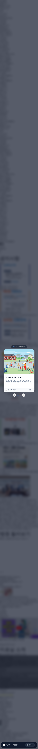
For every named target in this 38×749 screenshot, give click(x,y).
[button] (14, 395)
